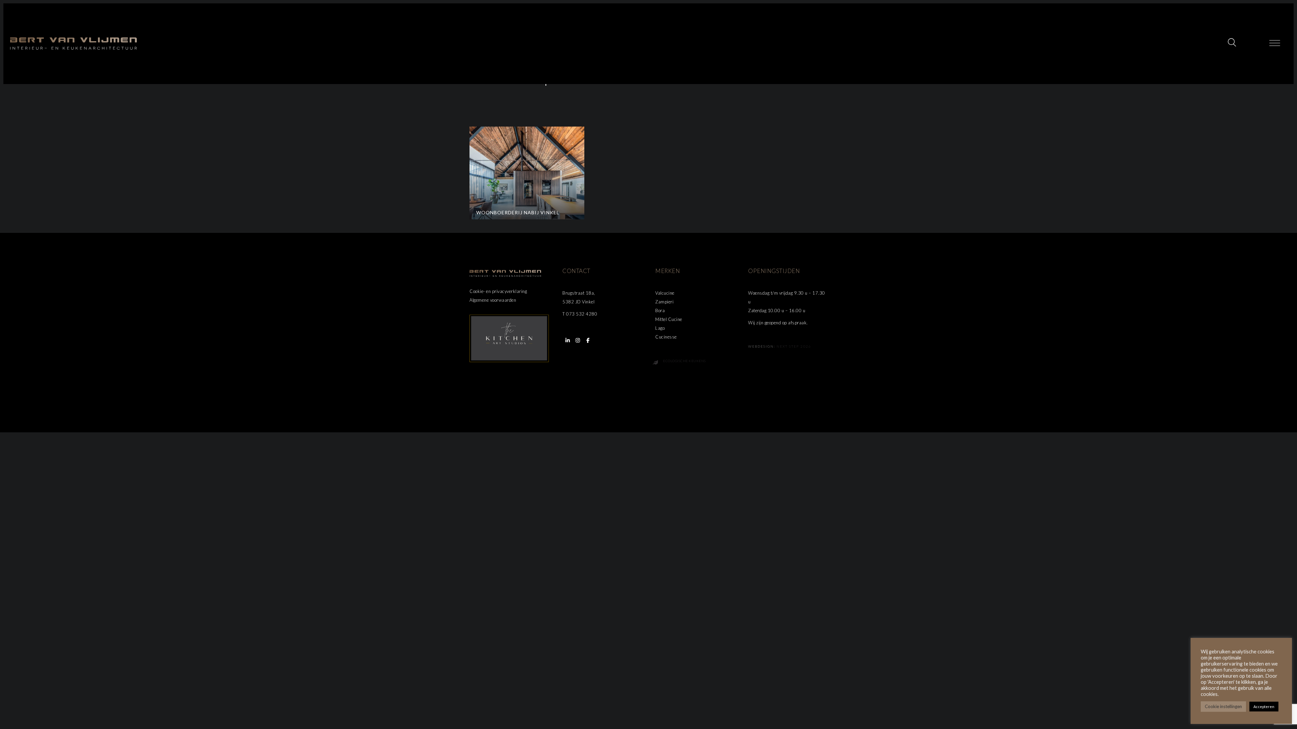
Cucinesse (666, 337)
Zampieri (664, 301)
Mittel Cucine (668, 319)
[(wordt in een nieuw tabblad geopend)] (509, 337)
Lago (660, 328)
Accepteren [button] (1263, 706)
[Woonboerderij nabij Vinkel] (526, 173)
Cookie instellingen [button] (1223, 706)
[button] (1233, 43)
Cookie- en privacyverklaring (498, 291)
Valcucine (665, 293)
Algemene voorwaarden (492, 300)
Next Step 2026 (794, 346)
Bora (660, 310)
